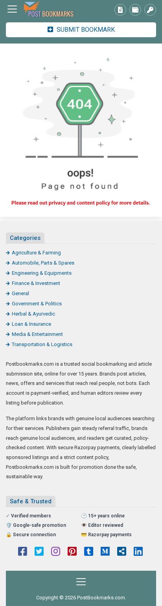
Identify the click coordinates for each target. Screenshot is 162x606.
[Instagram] (55, 552)
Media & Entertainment (37, 334)
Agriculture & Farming (36, 253)
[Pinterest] (72, 552)
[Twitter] (39, 552)
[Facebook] (22, 552)
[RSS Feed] (121, 552)
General (20, 293)
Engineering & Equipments (42, 273)
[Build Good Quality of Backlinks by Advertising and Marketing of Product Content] (49, 9)
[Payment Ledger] (135, 10)
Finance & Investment (36, 283)
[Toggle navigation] (12, 9)
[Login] (150, 10)
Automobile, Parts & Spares (43, 263)
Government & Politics (37, 304)
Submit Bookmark (85, 29)
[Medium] (105, 552)
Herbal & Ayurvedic (33, 314)
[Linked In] (138, 552)
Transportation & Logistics (42, 344)
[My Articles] (120, 10)
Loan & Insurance (31, 324)
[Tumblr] (88, 552)
